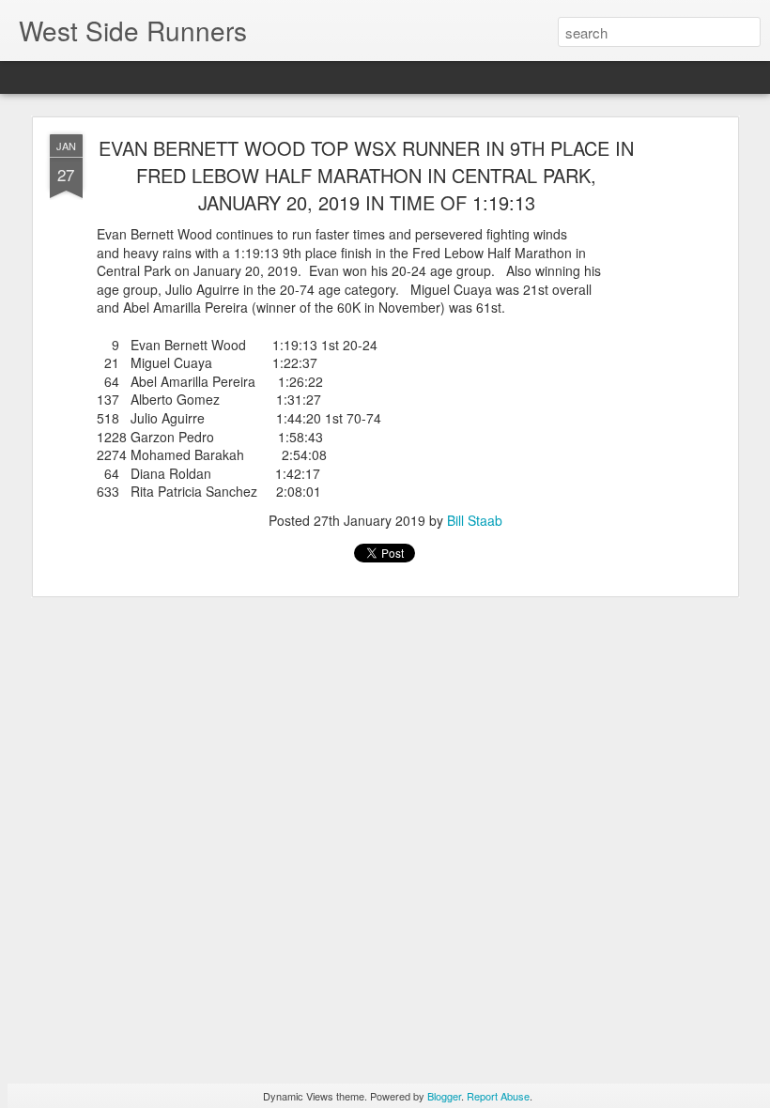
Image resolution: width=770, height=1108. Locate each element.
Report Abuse (498, 1095)
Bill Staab (474, 520)
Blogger (444, 1095)
